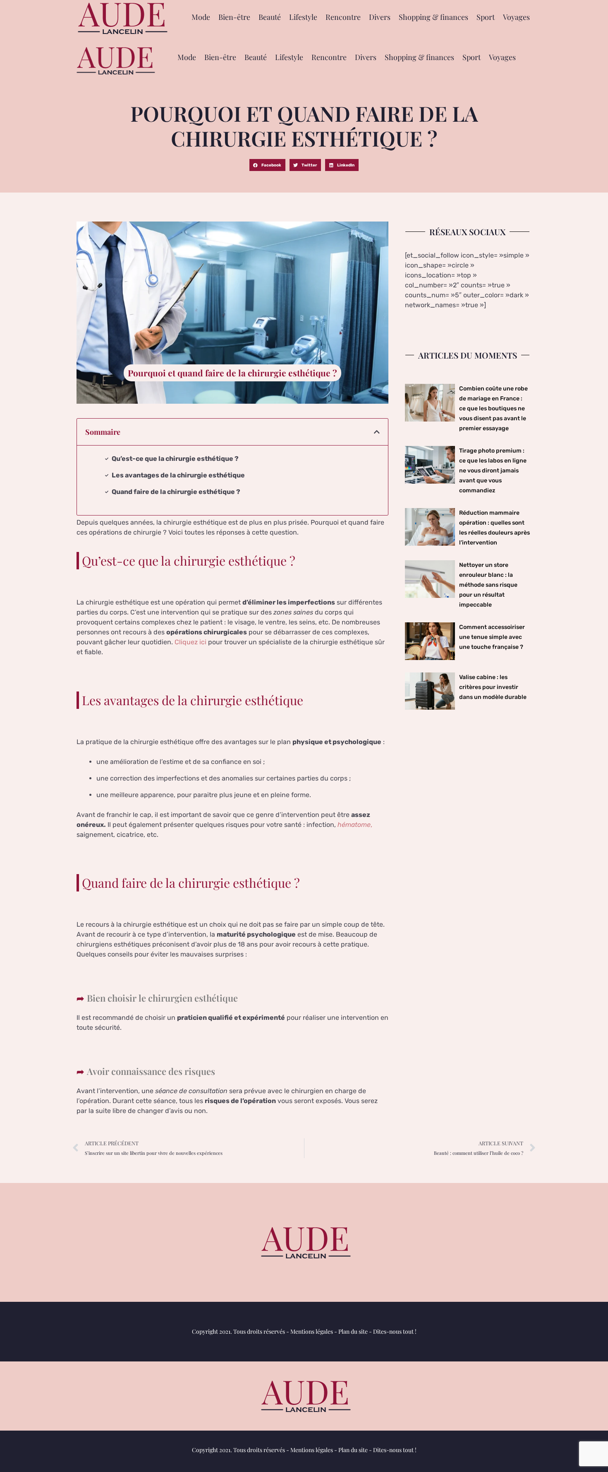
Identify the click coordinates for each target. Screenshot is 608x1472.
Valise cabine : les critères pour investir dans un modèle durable (493, 687)
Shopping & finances (433, 17)
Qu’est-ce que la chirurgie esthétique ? (175, 459)
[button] (267, 165)
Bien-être (234, 17)
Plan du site (353, 1331)
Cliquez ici (190, 642)
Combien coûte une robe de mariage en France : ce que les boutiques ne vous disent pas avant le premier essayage (493, 408)
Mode (200, 17)
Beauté (270, 17)
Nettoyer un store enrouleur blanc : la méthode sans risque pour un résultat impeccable (488, 584)
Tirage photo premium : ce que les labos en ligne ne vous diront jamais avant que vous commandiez (493, 470)
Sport (485, 17)
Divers (379, 17)
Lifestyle (303, 17)
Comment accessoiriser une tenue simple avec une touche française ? (492, 637)
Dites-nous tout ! (395, 1331)
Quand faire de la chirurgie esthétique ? (176, 492)
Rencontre (343, 17)
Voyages (516, 17)
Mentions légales (311, 1331)
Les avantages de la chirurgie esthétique (178, 475)
